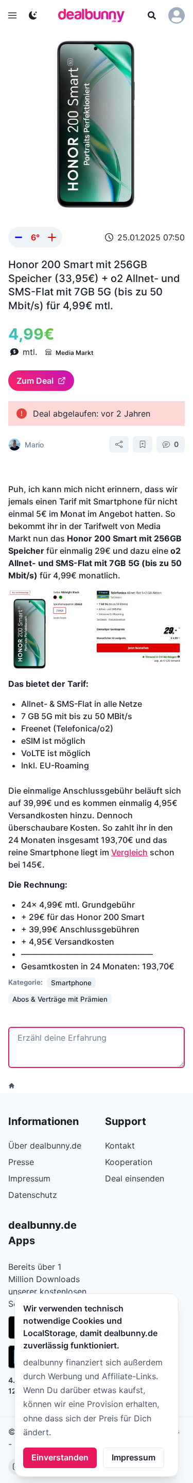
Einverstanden (60, 1457)
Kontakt (120, 1145)
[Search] (152, 15)
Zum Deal (35, 381)
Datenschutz (32, 1195)
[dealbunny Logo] (94, 15)
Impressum (133, 1457)
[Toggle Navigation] (12, 15)
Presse (21, 1162)
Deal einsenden (134, 1178)
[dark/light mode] (33, 15)
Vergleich (129, 852)
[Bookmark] (142, 444)
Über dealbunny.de (44, 1145)
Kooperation (128, 1162)
